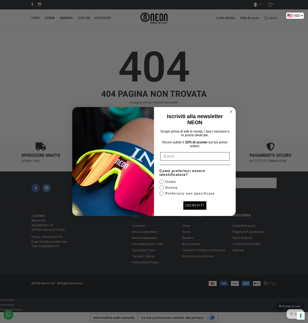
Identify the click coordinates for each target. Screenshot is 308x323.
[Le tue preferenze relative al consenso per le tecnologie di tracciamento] (301, 316)
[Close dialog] (231, 111)
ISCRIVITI (194, 205)
